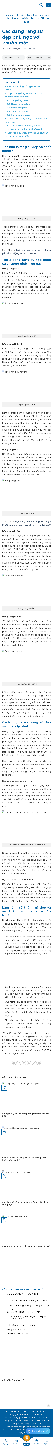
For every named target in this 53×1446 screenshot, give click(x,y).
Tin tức (20, 15)
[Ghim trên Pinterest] (34, 1063)
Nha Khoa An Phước (27, 49)
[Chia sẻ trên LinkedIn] (38, 1063)
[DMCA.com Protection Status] (40, 1360)
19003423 (22, 1329)
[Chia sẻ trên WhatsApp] (14, 1063)
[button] (48, 5)
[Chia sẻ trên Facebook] (19, 1063)
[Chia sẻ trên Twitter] (24, 1063)
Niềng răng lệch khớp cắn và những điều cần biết (26, 1246)
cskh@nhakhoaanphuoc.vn (21, 1325)
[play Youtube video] (26, 971)
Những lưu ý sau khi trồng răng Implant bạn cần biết (25, 1114)
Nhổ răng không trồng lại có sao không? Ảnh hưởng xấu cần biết (24, 1159)
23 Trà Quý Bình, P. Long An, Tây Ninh (30, 1300)
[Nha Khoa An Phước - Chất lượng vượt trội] (12, 5)
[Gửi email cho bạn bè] (29, 1063)
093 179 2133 (23, 1333)
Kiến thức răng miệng (38, 15)
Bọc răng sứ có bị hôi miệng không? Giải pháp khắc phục (25, 1203)
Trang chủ (8, 15)
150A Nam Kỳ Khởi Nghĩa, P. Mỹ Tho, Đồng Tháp (29, 1317)
